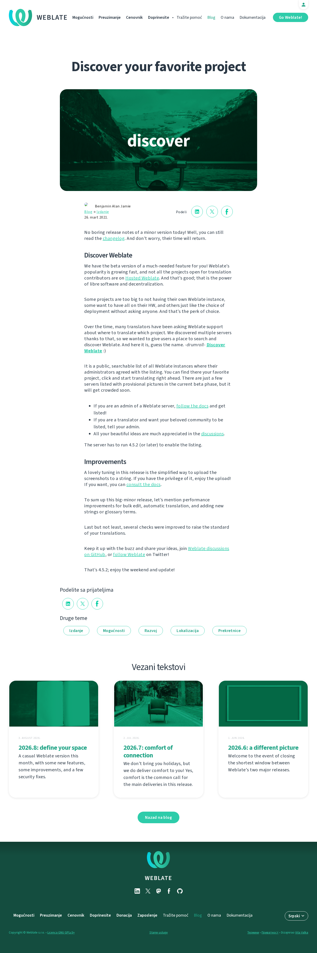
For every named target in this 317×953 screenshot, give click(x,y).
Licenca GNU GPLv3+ (61, 932)
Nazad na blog (158, 817)
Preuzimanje (110, 17)
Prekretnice (229, 630)
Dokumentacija (252, 17)
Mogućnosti (82, 17)
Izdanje (103, 211)
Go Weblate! (290, 17)
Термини (253, 932)
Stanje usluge (158, 932)
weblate (158, 878)
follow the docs (192, 406)
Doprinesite (158, 17)
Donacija (124, 915)
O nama (227, 17)
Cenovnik (134, 17)
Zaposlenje (147, 915)
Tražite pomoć (189, 17)
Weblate (52, 17)
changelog (114, 238)
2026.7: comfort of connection (148, 751)
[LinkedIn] (137, 891)
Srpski (294, 916)
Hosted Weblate (142, 278)
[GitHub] (179, 891)
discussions (212, 434)
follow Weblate (129, 554)
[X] (147, 891)
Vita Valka (301, 932)
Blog (211, 17)
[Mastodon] (158, 891)
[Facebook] (169, 891)
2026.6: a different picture (263, 747)
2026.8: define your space (53, 747)
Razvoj (151, 630)
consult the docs (143, 484)
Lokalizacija (188, 630)
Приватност (270, 932)
